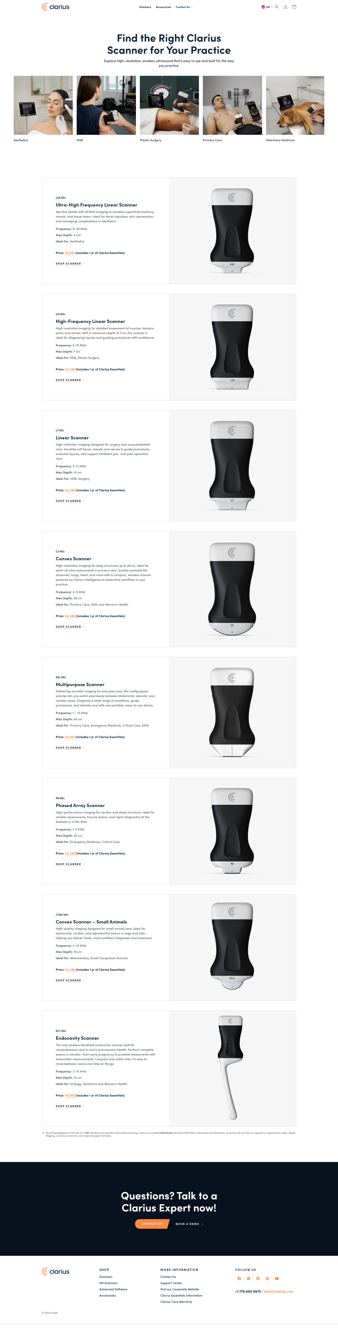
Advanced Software (113, 1289)
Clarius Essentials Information (181, 1295)
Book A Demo (188, 1224)
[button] (184, 7)
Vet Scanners (108, 1283)
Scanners (105, 1277)
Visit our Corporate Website (179, 1289)
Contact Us (168, 1277)
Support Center (171, 1283)
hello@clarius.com (278, 1291)
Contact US (152, 1223)
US (268, 7)
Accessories (107, 1295)
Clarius (48, 1312)
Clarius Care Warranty (176, 1302)
